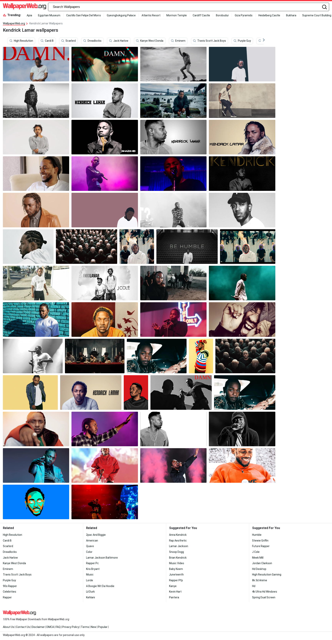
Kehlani (90, 597)
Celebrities (9, 591)
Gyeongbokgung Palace (121, 15)
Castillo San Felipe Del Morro (83, 15)
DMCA (50, 626)
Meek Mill (257, 557)
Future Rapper (261, 546)
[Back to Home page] (24, 7)
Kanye (173, 586)
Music (90, 574)
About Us (8, 626)
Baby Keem (176, 568)
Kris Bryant (93, 568)
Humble (256, 534)
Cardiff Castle (201, 15)
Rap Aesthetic (178, 540)
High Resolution (23, 40)
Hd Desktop (259, 568)
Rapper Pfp (176, 580)
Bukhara (291, 15)
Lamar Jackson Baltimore (102, 557)
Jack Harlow (120, 40)
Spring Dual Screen (263, 597)
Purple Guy (244, 40)
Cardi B (49, 40)
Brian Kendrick (178, 557)
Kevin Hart (175, 591)
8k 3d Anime (259, 580)
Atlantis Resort (151, 15)
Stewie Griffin (260, 540)
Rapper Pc (92, 563)
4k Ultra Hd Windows (264, 591)
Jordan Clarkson (262, 563)
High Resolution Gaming (266, 574)
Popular (102, 626)
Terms (85, 626)
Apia (29, 15)
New (93, 626)
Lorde (89, 580)
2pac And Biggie (96, 534)
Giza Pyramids (243, 15)
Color (89, 551)
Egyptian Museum (49, 15)
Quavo (90, 546)
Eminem (180, 40)
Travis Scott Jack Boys (211, 40)
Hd (253, 586)
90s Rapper (10, 586)
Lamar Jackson (178, 546)
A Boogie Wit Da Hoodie (100, 586)
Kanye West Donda (151, 40)
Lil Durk (90, 591)
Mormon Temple (176, 15)
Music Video (176, 563)
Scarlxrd (71, 40)
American (92, 540)
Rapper (7, 597)
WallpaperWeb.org (14, 23)
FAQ (58, 626)
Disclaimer (38, 626)
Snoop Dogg (176, 551)
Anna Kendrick (178, 534)
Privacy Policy (70, 626)
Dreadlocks (94, 40)
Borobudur (222, 15)
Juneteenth (176, 574)
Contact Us (23, 626)
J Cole (256, 551)
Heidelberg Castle (269, 15)
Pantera (174, 597)
